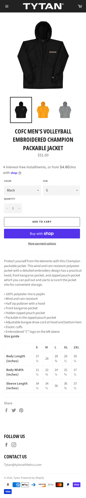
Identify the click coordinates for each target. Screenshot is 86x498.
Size (45, 181)
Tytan (16, 478)
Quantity (9, 199)
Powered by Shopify (32, 478)
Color (7, 181)
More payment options (42, 244)
